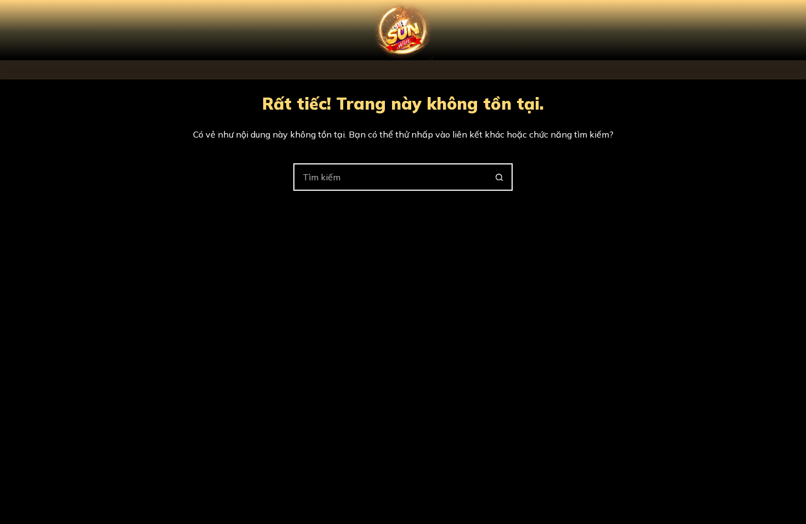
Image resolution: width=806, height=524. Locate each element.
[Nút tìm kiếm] (499, 177)
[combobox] (390, 177)
